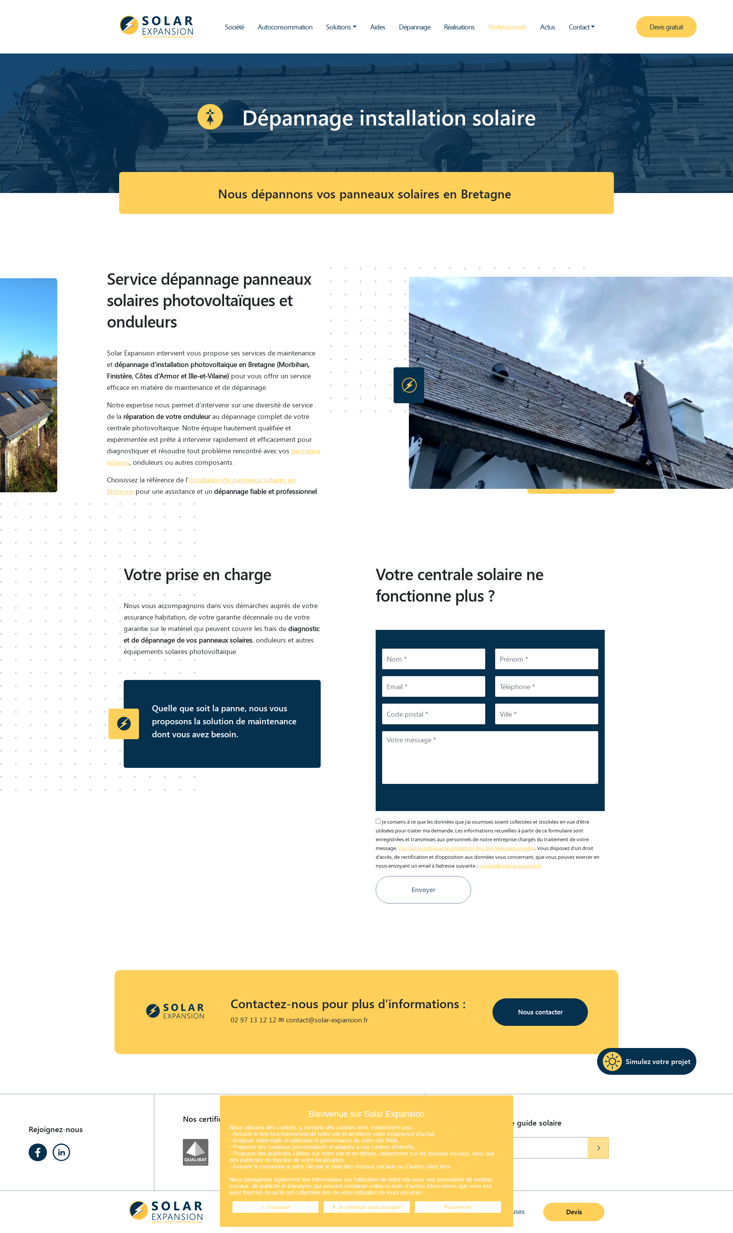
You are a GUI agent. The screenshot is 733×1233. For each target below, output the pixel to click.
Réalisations (459, 26)
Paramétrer (457, 1207)
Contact (579, 26)
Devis (574, 1211)
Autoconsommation (285, 26)
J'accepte (277, 1207)
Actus (547, 26)
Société (234, 26)
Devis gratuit (666, 26)
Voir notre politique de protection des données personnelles (466, 848)
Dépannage (414, 26)
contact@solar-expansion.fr (510, 865)
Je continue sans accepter (368, 1207)
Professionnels (507, 26)
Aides (377, 26)
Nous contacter (540, 1011)
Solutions (338, 26)
